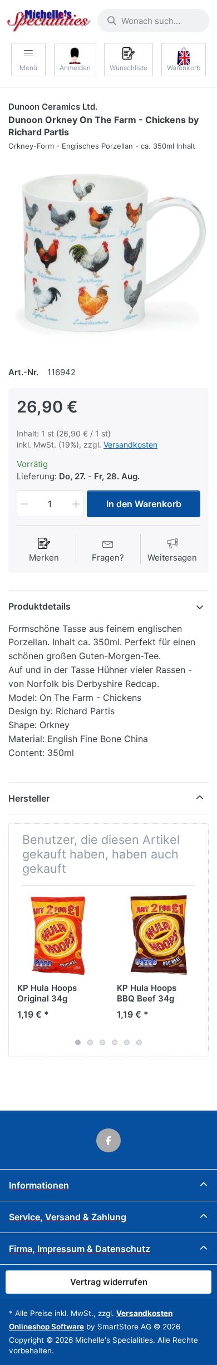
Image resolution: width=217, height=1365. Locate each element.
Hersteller (29, 798)
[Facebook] (108, 1140)
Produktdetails (39, 606)
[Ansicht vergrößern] (108, 253)
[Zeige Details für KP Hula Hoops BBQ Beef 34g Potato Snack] (158, 935)
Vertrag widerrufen (108, 1281)
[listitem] (108, 253)
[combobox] (153, 20)
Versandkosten (130, 444)
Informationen (39, 1185)
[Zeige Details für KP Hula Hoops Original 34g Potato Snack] (58, 935)
